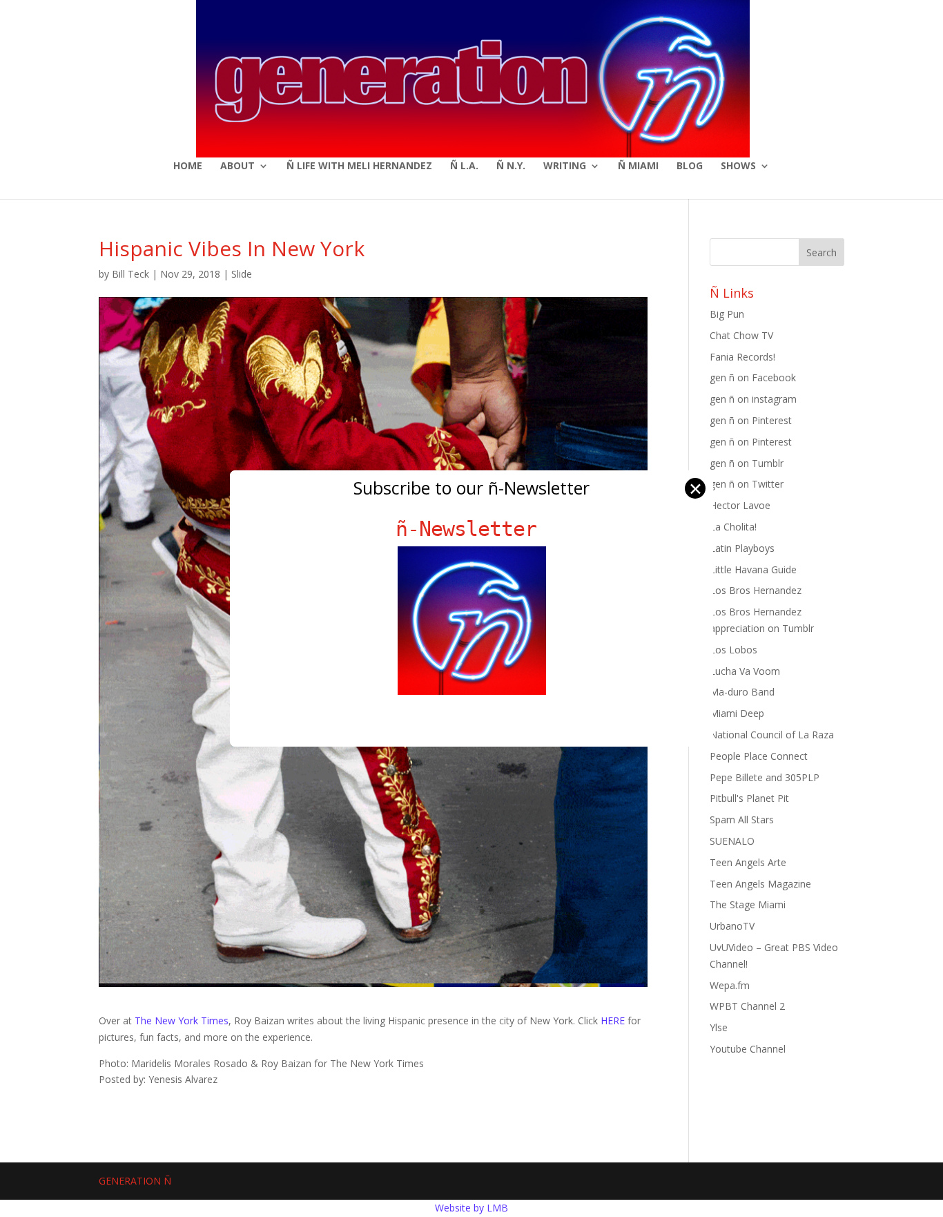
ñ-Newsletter (472, 529)
